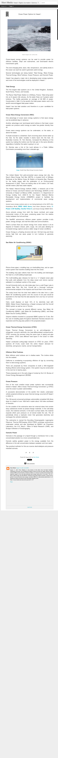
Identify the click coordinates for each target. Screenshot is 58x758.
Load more (29, 507)
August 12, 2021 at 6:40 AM (22, 468)
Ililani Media (36, 457)
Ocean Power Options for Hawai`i (29, 14)
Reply (11, 482)
